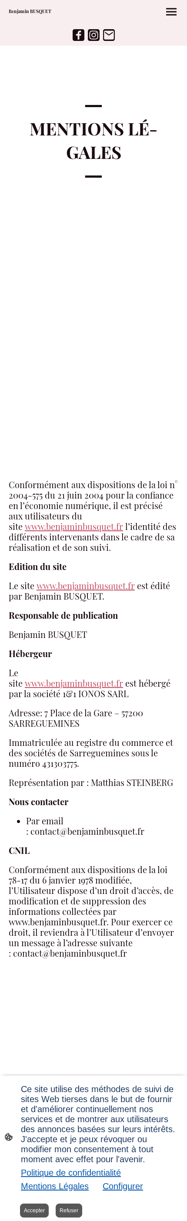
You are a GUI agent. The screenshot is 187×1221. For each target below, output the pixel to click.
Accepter (34, 1211)
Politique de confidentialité (71, 1172)
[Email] (109, 35)
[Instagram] (94, 35)
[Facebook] (78, 35)
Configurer (123, 1186)
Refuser (69, 1211)
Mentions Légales (55, 1186)
